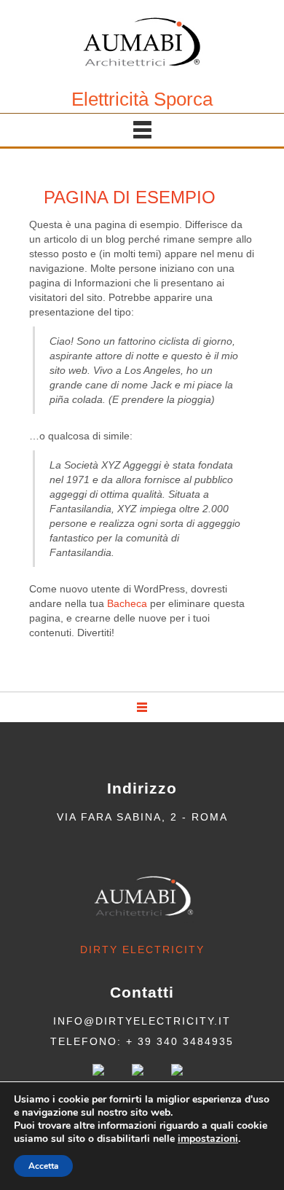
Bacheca (127, 603)
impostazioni (208, 1139)
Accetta (43, 1166)
